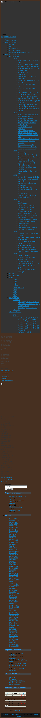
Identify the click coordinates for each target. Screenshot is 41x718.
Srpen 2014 (13, 631)
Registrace (12, 677)
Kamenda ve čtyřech (25, 159)
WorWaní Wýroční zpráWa (27, 249)
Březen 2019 (13, 568)
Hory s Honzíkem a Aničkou (27, 121)
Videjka (16, 316)
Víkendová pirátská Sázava (27, 107)
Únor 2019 (12, 570)
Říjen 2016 (13, 595)
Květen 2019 (13, 566)
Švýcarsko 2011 (23, 225)
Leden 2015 (13, 624)
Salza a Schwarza (24, 165)
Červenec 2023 (14, 539)
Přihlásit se (13, 679)
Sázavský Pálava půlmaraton (28, 219)
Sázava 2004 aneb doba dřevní (28, 139)
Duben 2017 (13, 588)
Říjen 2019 (13, 561)
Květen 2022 (13, 549)
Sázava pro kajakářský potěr (27, 97)
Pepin (15, 294)
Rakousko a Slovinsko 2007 (27, 324)
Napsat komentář (7, 381)
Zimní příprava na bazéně (27, 149)
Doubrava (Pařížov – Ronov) (27, 155)
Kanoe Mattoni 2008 (25, 127)
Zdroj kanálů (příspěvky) (17, 681)
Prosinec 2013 (14, 644)
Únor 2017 (12, 592)
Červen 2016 (13, 600)
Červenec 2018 (14, 573)
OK (9, 489)
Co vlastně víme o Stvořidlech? (28, 177)
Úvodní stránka (10, 40)
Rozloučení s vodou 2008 (26, 163)
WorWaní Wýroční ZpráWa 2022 (5, 359)
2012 (15, 231)
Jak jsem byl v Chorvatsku (26, 205)
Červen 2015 (13, 615)
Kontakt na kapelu (15, 50)
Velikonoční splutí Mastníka (27, 147)
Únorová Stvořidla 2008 (26, 145)
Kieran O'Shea (18, 710)
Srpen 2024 (13, 529)
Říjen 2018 (13, 571)
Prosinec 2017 (14, 580)
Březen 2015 (13, 620)
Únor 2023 (12, 546)
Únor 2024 (12, 536)
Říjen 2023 (13, 537)
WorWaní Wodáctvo (12, 54)
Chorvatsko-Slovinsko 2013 (27, 257)
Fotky (15, 314)
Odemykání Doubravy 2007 (27, 76)
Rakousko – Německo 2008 (27, 322)
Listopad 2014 (14, 626)
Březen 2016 (13, 605)
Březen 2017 (13, 590)
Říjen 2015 (13, 609)
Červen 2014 (13, 634)
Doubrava (21, 201)
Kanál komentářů (15, 682)
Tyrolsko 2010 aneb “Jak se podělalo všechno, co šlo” (27, 196)
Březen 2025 (13, 527)
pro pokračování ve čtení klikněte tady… (6, 479)
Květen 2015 (13, 617)
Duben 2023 (13, 544)
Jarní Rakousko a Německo (27, 123)
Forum (11, 274)
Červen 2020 (13, 556)
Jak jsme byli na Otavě (25, 262)
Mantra (35, 714)
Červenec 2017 (14, 585)
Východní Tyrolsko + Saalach (27, 308)
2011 (15, 199)
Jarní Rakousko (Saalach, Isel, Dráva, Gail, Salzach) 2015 (28, 319)
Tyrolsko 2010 (22, 330)
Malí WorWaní (14, 276)
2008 (15, 113)
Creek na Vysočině (24, 153)
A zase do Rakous (24, 255)
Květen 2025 (13, 524)
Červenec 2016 (14, 598)
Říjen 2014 (13, 627)
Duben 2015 (13, 619)
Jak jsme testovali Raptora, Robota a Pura (27, 184)
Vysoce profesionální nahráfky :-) (20, 52)
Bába (15, 280)
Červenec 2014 (14, 632)
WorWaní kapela (11, 42)
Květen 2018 (13, 575)
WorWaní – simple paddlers (11, 714)
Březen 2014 (13, 639)
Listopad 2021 (14, 551)
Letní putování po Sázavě (26, 131)
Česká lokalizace (14, 684)
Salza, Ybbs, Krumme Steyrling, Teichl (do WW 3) (29, 305)
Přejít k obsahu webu (8, 37)
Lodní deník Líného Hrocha (27, 213)
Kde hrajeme (13, 48)
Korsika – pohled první (25, 211)
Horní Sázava (22, 203)
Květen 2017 (13, 587)
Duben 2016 (13, 603)
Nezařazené (5, 377)
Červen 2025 (13, 522)
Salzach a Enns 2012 (25, 243)
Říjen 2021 (13, 553)
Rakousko (16, 300)
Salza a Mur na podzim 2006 (28, 92)
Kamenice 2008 (23, 125)
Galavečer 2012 (23, 239)
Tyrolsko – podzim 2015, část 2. (28, 328)
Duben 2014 (13, 637)
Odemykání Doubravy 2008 (27, 133)
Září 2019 (12, 563)
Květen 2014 (13, 636)
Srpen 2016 (13, 597)
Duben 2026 (13, 519)
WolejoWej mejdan (24, 245)
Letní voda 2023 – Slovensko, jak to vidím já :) (17, 665)
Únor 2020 (12, 559)
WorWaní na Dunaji (15, 507)
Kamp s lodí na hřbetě (25, 187)
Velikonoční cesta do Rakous (27, 227)
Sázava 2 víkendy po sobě (27, 95)
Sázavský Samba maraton (27, 221)
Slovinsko (16, 310)
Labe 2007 (21, 74)
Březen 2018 (13, 576)
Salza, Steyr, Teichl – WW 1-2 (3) (29, 302)
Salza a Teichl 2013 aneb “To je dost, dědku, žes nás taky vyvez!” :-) (28, 266)
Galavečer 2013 (23, 260)
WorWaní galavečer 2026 (17, 496)
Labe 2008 (21, 129)
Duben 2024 (13, 534)
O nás (11, 278)
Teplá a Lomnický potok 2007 (28, 99)
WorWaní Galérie (15, 312)
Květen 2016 (13, 602)
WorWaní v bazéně (24, 332)
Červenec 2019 (14, 565)
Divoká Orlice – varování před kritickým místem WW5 (28, 116)
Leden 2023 (13, 548)
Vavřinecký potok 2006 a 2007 (28, 105)
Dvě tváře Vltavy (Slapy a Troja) (28, 66)
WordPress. (20, 716)
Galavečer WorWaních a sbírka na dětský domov (28, 69)
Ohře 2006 (21, 78)
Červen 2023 (13, 541)
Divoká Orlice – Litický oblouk (28, 64)
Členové (12, 44)
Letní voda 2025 (14, 503)
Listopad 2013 (14, 646)
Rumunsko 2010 (23, 193)
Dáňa (15, 282)
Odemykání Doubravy (25, 217)
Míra (15, 290)
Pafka (15, 292)
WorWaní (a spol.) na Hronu (27, 247)
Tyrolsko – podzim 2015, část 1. (28, 326)
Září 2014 (12, 629)
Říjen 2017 (13, 581)
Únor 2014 (12, 641)
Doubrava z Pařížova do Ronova (29, 237)
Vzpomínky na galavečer (26, 229)
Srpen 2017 (13, 583)
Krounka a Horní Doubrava (27, 241)
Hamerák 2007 (23, 72)
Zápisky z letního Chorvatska (28, 251)
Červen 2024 (13, 531)
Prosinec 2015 (14, 607)
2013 (15, 253)
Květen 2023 (13, 542)
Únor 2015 (12, 622)
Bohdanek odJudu (7, 371)
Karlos (15, 286)
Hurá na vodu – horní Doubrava (29, 157)
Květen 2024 (13, 532)
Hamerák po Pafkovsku (26, 119)
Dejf (14, 284)
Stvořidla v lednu (24, 223)
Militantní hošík (18, 288)
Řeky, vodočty (14, 298)
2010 (15, 175)
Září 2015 (12, 610)
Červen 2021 (13, 554)
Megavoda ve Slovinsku (26, 161)
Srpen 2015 (13, 612)
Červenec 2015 (14, 614)
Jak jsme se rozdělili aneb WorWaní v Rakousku (27, 208)
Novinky (3, 379)
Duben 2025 (13, 526)
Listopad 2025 (14, 520)
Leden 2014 (13, 642)
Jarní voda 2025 (14, 510)
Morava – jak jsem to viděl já (28, 215)
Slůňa (15, 296)
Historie (12, 46)
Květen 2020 (13, 558)
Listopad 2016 (14, 593)
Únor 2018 (12, 578)
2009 (15, 151)
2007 (15, 58)
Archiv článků (14, 56)
